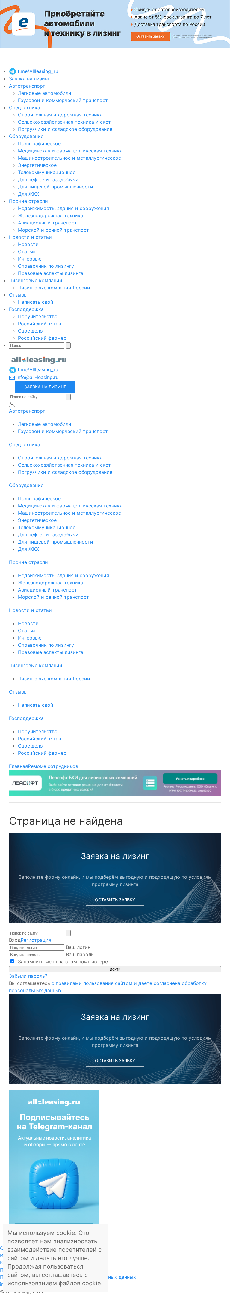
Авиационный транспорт (47, 223)
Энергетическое (37, 165)
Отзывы (18, 295)
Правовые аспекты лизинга (50, 273)
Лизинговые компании (35, 280)
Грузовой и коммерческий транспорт (63, 100)
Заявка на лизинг (29, 79)
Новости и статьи (30, 237)
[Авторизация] (12, 404)
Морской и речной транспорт (53, 230)
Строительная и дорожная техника (60, 115)
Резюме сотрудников (53, 766)
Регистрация (36, 940)
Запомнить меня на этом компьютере (62, 962)
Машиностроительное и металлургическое (69, 158)
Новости (28, 244)
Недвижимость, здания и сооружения (63, 208)
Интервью (30, 259)
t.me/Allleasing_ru (37, 71)
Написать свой (35, 302)
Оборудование (26, 136)
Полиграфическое (39, 143)
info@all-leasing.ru (36, 377)
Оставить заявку (115, 899)
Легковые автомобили (44, 93)
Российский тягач (39, 324)
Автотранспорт (27, 86)
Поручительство (38, 316)
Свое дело (30, 331)
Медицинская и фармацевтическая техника (70, 151)
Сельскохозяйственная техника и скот (64, 122)
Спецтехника (24, 107)
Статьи (26, 251)
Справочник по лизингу (46, 266)
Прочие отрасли (28, 201)
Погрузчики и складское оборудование (65, 129)
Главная (18, 766)
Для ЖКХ (28, 194)
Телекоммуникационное (46, 172)
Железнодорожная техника (50, 215)
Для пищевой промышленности (55, 187)
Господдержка (26, 309)
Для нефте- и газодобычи (48, 179)
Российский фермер (42, 338)
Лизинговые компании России (54, 288)
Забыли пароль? (28, 976)
